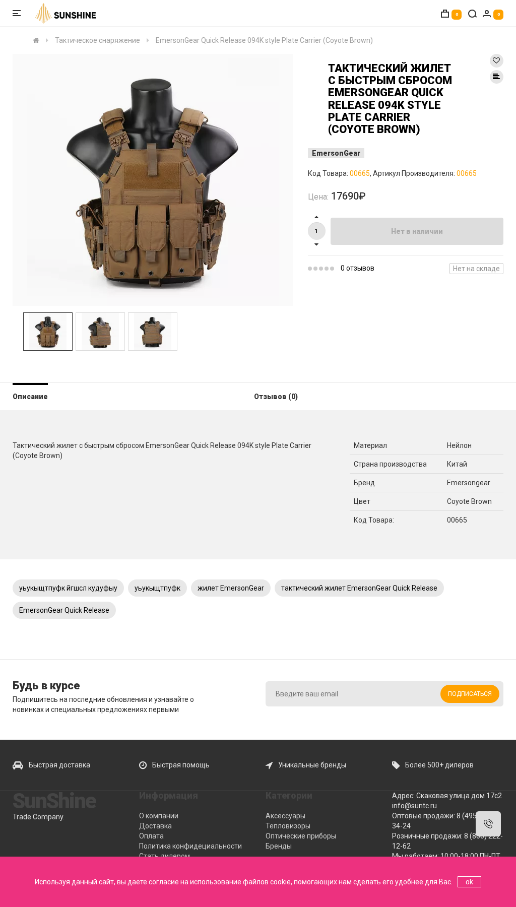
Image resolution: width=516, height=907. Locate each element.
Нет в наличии (417, 231)
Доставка (155, 826)
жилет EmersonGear (231, 588)
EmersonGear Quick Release (64, 610)
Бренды (279, 846)
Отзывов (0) (276, 397)
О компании (158, 816)
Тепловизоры (288, 826)
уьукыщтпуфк (157, 588)
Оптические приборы (301, 836)
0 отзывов (357, 268)
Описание (30, 397)
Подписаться (470, 693)
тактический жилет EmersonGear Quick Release (359, 588)
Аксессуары (285, 816)
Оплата (151, 836)
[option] (153, 180)
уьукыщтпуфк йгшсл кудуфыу (68, 588)
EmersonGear (336, 153)
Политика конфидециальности (190, 846)
